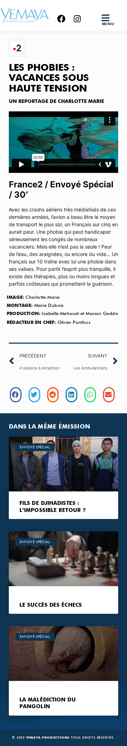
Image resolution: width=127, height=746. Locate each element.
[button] (108, 18)
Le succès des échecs (50, 605)
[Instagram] (77, 19)
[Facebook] (61, 19)
